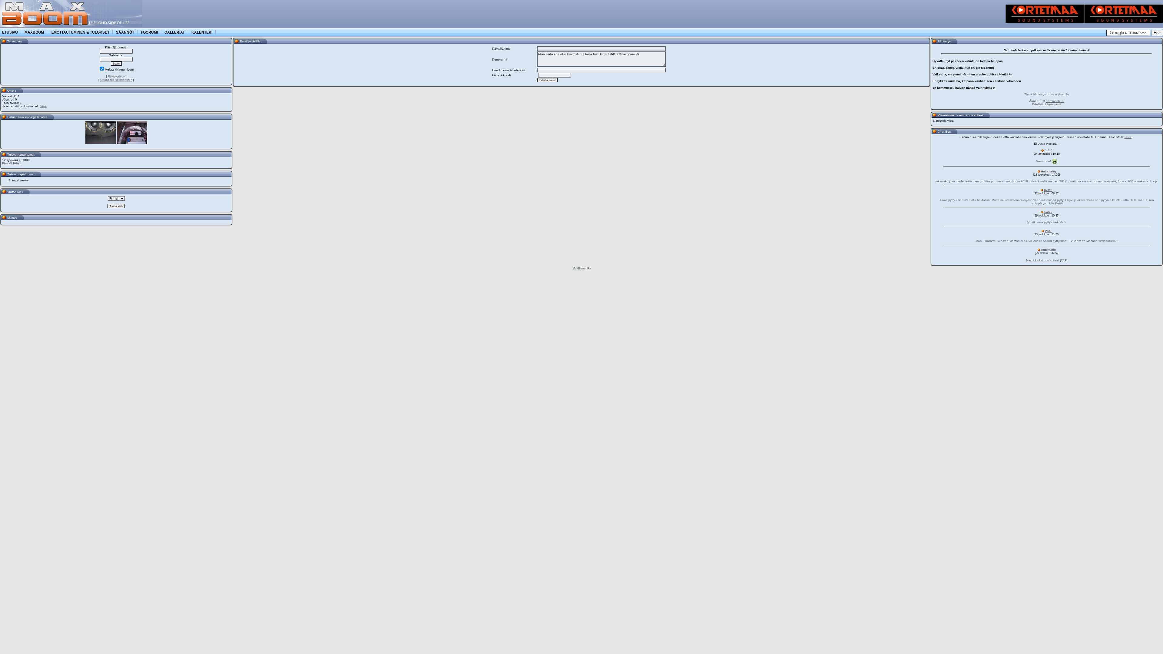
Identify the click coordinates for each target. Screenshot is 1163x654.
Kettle (1048, 190)
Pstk (1048, 231)
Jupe (43, 106)
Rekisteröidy (116, 76)
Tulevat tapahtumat (21, 154)
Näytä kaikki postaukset (1042, 260)
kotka (1048, 212)
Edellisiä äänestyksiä (1046, 104)
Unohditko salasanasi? (116, 79)
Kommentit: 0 (1055, 101)
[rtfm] (1048, 150)
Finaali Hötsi (11, 163)
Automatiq (1048, 171)
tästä (1128, 137)
